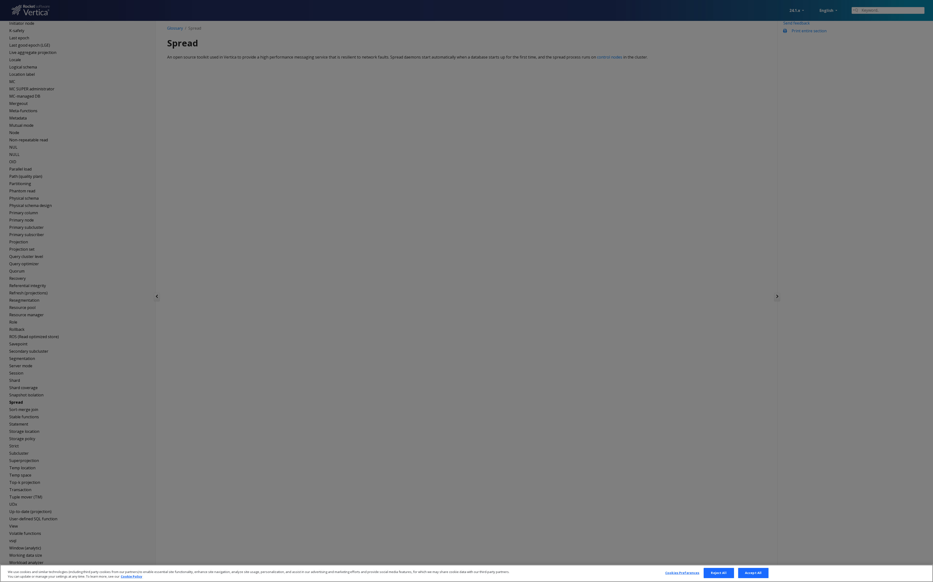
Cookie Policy (131, 576)
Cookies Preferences (682, 573)
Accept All (753, 573)
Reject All (718, 573)
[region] (466, 573)
